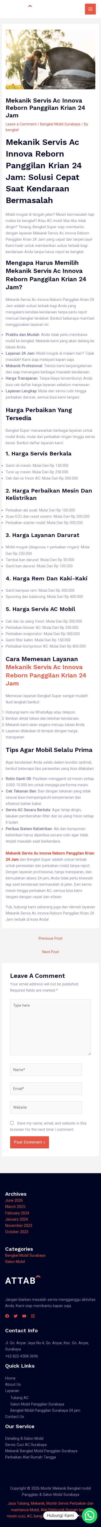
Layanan (12, 1390)
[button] (89, 1515)
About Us (13, 1384)
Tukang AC (19, 1397)
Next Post (50, 952)
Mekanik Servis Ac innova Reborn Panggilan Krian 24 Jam (46, 675)
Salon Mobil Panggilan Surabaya (37, 1404)
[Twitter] (16, 1316)
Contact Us (14, 1416)
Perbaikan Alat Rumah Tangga (30, 1457)
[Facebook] (7, 1316)
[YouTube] (24, 1316)
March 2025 (15, 1206)
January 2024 (16, 1219)
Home (10, 1378)
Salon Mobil (15, 1261)
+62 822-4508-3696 (21, 1356)
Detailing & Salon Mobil (24, 1438)
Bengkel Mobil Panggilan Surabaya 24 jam (45, 1410)
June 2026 (14, 1200)
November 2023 (18, 1225)
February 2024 (17, 1213)
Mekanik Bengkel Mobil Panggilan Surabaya (41, 1451)
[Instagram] (33, 1316)
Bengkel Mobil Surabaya (60, 124)
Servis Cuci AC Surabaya (26, 1444)
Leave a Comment (21, 124)
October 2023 (16, 1231)
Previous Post (50, 938)
